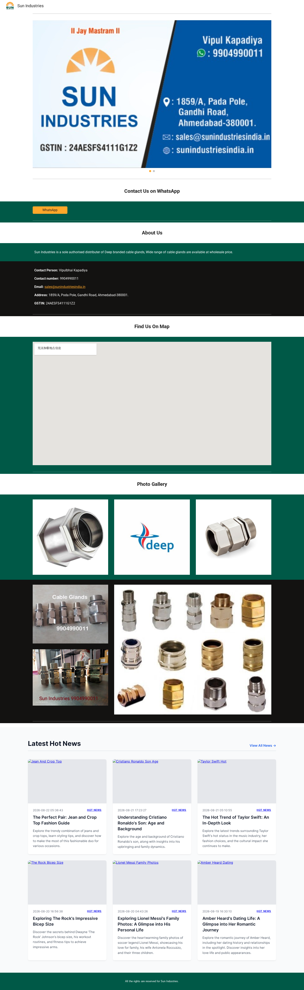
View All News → (263, 745)
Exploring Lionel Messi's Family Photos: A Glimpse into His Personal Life (148, 924)
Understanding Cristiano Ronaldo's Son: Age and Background (142, 823)
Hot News (94, 809)
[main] (152, 191)
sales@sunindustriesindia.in (64, 287)
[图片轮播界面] (152, 96)
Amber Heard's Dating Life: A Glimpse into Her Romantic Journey (231, 924)
